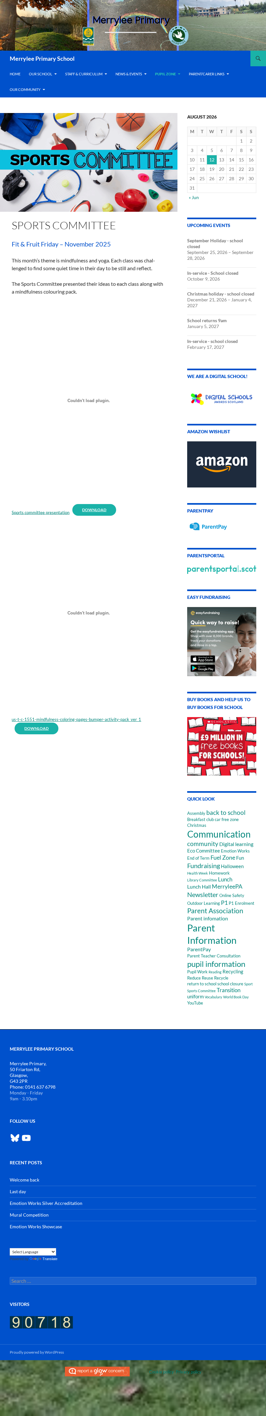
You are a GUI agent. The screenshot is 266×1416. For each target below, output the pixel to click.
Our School (40, 74)
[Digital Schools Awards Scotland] (221, 396)
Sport (248, 984)
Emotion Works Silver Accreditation (46, 1203)
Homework (219, 873)
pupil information (216, 963)
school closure (230, 983)
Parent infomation (207, 918)
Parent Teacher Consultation (213, 955)
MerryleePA (227, 886)
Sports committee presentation (40, 512)
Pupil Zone (165, 74)
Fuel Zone (223, 857)
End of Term (198, 858)
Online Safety (231, 895)
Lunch (225, 879)
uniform (195, 996)
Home (15, 74)
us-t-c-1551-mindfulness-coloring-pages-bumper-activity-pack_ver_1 (76, 719)
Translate (49, 1259)
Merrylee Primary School (42, 58)
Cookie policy (161, 1371)
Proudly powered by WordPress (37, 1352)
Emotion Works (235, 850)
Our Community (25, 89)
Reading (215, 972)
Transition (228, 990)
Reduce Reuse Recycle (207, 977)
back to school (226, 812)
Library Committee (202, 880)
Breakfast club (200, 819)
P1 (224, 902)
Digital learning (236, 844)
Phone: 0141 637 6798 (32, 1087)
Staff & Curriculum (84, 74)
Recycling (233, 971)
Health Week (197, 873)
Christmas (196, 825)
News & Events (128, 74)
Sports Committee (201, 991)
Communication (219, 834)
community (202, 843)
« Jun (194, 197)
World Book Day (236, 997)
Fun (240, 858)
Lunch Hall (199, 886)
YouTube (195, 1002)
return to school (201, 983)
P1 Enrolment (241, 903)
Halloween (232, 866)
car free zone (227, 819)
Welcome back (24, 1179)
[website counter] (41, 1321)
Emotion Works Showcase (36, 1226)
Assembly (196, 813)
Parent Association (215, 910)
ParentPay (199, 949)
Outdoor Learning (203, 903)
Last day (18, 1191)
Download (94, 509)
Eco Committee (203, 850)
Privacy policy (188, 1371)
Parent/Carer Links (206, 74)
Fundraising (203, 865)
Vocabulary (213, 997)
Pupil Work (197, 971)
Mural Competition (29, 1215)
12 (211, 159)
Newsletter (202, 894)
